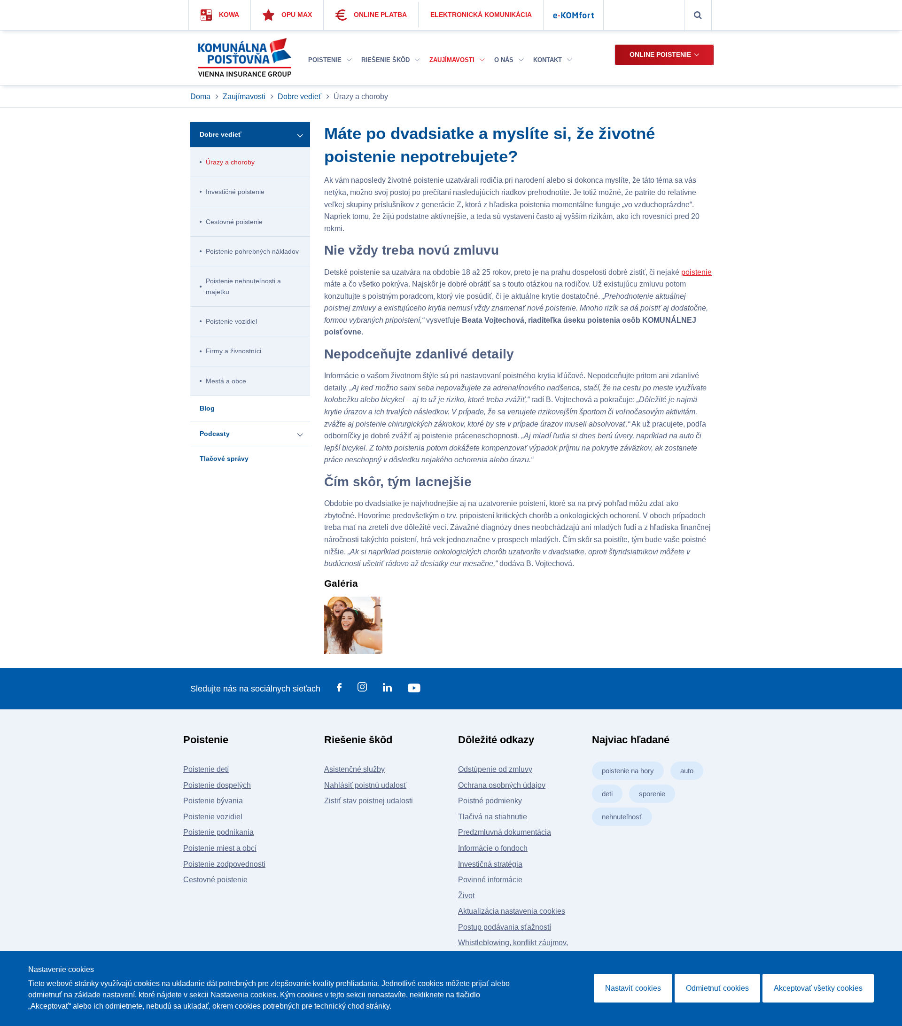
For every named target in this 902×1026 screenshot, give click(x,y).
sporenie (652, 794)
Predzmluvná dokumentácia (504, 832)
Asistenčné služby (354, 769)
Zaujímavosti (244, 97)
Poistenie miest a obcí (220, 848)
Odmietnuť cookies (717, 988)
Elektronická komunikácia (481, 14)
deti (607, 794)
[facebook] (339, 689)
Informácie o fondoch (493, 848)
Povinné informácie (490, 880)
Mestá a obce (226, 381)
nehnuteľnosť (622, 817)
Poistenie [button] (325, 59)
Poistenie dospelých (217, 785)
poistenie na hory (628, 771)
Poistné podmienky (490, 801)
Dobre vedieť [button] (220, 134)
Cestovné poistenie (234, 221)
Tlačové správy (224, 458)
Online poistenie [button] (660, 54)
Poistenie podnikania (218, 832)
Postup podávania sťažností (504, 927)
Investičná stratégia (490, 864)
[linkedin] (387, 689)
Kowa (229, 14)
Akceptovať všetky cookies (818, 988)
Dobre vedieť (299, 97)
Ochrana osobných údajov (501, 785)
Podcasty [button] (215, 433)
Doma (201, 97)
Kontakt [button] (548, 59)
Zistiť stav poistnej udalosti (368, 801)
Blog (207, 408)
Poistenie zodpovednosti (224, 864)
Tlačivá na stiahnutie (492, 817)
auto (686, 771)
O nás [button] (504, 59)
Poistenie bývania (213, 801)
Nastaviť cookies (633, 988)
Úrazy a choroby (230, 162)
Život (466, 896)
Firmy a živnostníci (233, 351)
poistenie (696, 272)
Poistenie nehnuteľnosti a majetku (243, 286)
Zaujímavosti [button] (452, 59)
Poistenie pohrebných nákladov (252, 251)
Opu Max (296, 14)
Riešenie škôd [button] (386, 59)
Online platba (380, 14)
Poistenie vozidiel (231, 321)
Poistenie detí (206, 769)
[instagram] (362, 688)
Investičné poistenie (235, 191)
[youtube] (414, 689)
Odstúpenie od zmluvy (495, 769)
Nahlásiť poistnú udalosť (365, 785)
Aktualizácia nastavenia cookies (511, 911)
